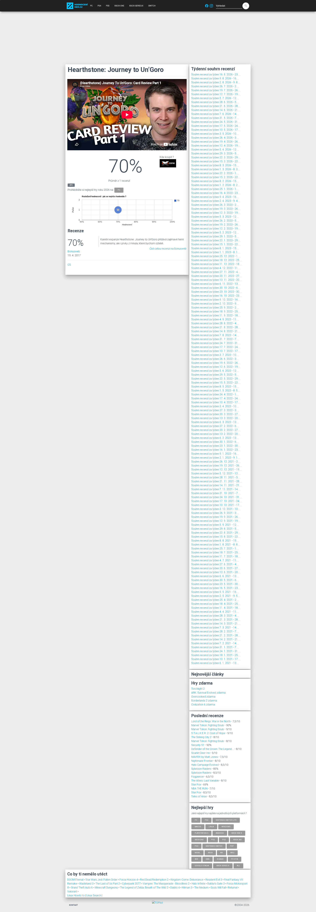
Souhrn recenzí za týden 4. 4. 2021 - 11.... (215, 611)
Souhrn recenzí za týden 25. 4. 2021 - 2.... (215, 599)
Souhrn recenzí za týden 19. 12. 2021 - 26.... (216, 465)
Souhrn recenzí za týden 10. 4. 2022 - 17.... (215, 402)
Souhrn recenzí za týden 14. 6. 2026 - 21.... (215, 110)
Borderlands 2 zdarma (204, 700)
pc (119, 190)
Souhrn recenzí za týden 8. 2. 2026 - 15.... (215, 181)
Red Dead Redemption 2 (154, 879)
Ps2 (224, 839)
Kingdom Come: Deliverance (187, 879)
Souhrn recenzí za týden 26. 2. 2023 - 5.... (215, 220)
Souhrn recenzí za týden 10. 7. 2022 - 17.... (215, 351)
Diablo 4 (175, 887)
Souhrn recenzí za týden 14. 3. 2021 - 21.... (215, 623)
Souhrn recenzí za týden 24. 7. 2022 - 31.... (215, 343)
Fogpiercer (197, 776)
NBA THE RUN (199, 788)
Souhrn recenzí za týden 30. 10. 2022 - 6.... (215, 287)
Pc (196, 820)
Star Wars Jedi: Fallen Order (101, 879)
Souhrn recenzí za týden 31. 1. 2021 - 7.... (215, 647)
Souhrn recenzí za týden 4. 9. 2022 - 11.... (215, 319)
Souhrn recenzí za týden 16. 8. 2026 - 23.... (215, 74)
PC (91, 6)
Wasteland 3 (86, 883)
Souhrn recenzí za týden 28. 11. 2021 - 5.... (215, 477)
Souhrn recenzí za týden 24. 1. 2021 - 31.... (215, 651)
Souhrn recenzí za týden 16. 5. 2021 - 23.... (215, 588)
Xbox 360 (237, 839)
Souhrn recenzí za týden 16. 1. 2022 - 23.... (215, 449)
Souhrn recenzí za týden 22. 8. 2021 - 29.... (215, 532)
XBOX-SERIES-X (136, 6)
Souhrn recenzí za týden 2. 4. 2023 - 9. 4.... (215, 200)
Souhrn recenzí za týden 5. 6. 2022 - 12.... (215, 370)
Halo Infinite (199, 883)
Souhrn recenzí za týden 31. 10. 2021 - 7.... (215, 493)
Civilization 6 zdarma (203, 704)
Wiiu (232, 852)
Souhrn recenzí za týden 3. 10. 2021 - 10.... (215, 509)
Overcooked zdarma (203, 696)
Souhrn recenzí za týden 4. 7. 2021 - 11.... (215, 560)
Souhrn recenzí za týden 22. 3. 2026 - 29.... (215, 157)
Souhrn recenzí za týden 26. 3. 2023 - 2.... (215, 204)
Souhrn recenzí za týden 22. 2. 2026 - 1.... (215, 173)
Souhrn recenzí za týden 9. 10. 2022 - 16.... (215, 299)
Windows (226, 826)
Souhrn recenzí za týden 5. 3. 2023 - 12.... (215, 216)
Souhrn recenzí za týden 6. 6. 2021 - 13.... (215, 576)
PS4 (99, 6)
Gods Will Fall (218, 887)
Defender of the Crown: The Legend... (212, 749)
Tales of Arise (199, 796)
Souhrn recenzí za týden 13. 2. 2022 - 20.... (215, 434)
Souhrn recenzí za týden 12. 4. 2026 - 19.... (215, 145)
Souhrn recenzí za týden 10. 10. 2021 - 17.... (216, 505)
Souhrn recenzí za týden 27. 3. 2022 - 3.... (215, 410)
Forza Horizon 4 (129, 879)
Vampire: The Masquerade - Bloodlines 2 (166, 883)
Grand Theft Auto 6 (82, 887)
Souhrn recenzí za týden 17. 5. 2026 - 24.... (215, 125)
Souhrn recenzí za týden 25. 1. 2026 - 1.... (215, 189)
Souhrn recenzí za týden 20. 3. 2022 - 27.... (215, 414)
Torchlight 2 (198, 688)
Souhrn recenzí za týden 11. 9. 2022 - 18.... (215, 315)
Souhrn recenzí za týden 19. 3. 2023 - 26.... (215, 208)
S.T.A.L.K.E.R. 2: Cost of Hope (208, 733)
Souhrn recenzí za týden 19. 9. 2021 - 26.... (215, 516)
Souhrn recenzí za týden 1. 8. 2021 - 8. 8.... (215, 544)
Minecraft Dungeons (106, 887)
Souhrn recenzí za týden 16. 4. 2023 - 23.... (215, 193)
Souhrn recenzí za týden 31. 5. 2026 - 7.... (215, 117)
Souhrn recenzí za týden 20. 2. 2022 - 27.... (215, 430)
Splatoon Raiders (201, 768)
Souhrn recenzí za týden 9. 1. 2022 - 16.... (215, 453)
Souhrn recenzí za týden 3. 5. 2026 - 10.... (215, 133)
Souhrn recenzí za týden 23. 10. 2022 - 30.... (216, 291)
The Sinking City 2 (201, 737)
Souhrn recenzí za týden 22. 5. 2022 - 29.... (215, 378)
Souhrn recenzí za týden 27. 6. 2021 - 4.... (215, 564)
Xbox (210, 852)
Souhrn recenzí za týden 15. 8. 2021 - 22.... (215, 536)
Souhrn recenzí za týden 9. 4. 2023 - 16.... (215, 196)
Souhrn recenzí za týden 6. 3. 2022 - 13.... (215, 422)
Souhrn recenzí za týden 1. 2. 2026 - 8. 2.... (215, 185)
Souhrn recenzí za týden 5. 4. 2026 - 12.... (215, 149)
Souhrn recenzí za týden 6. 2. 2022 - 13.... (215, 437)
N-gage (220, 859)
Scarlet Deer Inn (200, 752)
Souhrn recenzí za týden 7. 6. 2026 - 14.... (215, 114)
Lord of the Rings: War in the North (210, 721)
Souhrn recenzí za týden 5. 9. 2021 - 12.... (215, 524)
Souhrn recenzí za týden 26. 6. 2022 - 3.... (215, 358)
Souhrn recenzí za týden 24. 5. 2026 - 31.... (215, 121)
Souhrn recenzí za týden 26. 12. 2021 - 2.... (215, 461)
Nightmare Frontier (202, 760)
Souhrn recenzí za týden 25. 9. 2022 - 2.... (215, 307)
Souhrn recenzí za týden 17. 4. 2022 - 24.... (215, 398)
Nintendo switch (214, 846)
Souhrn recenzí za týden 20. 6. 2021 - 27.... (215, 568)
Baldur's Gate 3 (216, 883)
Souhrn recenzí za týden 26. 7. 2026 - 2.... (215, 86)
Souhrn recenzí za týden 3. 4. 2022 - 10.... (215, 406)
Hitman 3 (187, 887)
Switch (152, 6)
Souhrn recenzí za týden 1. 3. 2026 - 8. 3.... (215, 169)
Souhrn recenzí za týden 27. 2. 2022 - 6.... (215, 426)
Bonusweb (74, 251)
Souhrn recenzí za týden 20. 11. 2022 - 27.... (216, 276)
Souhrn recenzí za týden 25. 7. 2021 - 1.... (215, 548)
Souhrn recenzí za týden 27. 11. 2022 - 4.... (215, 272)
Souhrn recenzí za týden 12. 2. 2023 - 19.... (215, 228)
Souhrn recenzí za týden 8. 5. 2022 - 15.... (215, 386)
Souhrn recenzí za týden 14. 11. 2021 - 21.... (216, 485)
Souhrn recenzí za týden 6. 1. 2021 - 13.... (215, 663)
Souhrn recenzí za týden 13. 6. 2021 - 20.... (215, 572)
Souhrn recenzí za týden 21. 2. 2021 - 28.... (215, 635)
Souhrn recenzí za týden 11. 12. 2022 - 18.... (216, 264)
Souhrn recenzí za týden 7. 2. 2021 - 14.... (215, 643)
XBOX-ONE (119, 6)
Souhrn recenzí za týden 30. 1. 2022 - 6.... (215, 441)
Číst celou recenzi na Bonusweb (168, 248)
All (238, 865)
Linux (211, 826)
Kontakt (73, 905)
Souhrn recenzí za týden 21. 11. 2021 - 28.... (216, 481)
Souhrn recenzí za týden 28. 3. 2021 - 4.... (215, 615)
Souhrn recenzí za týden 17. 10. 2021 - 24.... (216, 501)
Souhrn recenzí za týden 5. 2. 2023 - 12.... (215, 232)
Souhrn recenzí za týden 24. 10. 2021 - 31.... (216, 497)
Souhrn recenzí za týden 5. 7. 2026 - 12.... (215, 98)
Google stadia (202, 865)
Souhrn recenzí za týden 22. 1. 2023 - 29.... (215, 240)
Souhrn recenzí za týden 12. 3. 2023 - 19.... (215, 212)
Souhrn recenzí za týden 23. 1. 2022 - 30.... (215, 445)
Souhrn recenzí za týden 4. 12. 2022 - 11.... (215, 268)
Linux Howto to (76, 895)
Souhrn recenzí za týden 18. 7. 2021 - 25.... (215, 552)
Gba (207, 859)
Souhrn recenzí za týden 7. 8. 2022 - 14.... (215, 335)
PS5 (107, 6)
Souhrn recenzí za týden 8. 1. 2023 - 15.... (215, 248)
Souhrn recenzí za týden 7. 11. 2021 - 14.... (215, 489)
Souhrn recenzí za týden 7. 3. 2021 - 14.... (215, 627)
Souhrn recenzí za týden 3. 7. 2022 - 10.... (215, 355)
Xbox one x (236, 833)
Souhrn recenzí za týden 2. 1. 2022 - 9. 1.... (215, 457)
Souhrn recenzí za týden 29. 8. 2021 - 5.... (215, 528)
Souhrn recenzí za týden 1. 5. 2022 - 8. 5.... (215, 390)
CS (69, 264)
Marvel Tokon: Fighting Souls (207, 725)
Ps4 (206, 820)
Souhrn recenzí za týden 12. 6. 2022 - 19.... (215, 366)
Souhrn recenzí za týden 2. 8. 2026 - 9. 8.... (215, 82)
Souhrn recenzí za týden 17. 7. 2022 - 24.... (215, 347)
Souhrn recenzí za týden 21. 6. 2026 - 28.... (215, 106)
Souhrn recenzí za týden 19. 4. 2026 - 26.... (215, 141)
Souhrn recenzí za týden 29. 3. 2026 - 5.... (215, 153)
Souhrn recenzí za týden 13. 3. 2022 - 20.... (215, 418)
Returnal (233, 887)
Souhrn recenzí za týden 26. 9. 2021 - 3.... (215, 513)
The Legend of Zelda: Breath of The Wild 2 (144, 887)
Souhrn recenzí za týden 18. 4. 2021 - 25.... (215, 603)
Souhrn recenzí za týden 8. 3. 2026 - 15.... (215, 165)
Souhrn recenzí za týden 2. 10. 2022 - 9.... (215, 303)
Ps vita (234, 859)
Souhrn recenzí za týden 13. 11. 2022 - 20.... (216, 279)
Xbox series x (222, 865)
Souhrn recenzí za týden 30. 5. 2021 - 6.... (215, 580)
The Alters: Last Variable (205, 780)
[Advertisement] (158, 38)
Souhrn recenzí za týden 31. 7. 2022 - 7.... (215, 339)
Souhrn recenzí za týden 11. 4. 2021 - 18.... (215, 607)
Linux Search (93, 895)
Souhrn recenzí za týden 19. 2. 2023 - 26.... (215, 224)
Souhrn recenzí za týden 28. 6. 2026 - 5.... (215, 102)
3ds (196, 859)
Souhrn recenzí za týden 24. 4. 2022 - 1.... (215, 394)
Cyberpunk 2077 (131, 883)
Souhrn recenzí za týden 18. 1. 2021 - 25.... (215, 655)
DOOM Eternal (75, 879)
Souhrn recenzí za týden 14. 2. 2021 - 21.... (215, 639)
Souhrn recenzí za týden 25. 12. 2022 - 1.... (215, 256)
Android (220, 833)
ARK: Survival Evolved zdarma (208, 692)
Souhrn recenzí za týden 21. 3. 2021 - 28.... (215, 619)
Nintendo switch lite (226, 820)
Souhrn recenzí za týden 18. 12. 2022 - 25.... (216, 260)
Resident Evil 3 (214, 879)
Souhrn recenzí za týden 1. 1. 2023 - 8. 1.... (215, 252)
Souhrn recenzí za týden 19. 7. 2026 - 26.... (215, 90)
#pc (71, 185)
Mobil (197, 852)
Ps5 (213, 839)
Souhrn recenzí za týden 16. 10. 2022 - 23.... (216, 295)
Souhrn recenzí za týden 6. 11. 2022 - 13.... (215, 283)
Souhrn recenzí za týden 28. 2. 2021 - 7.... (215, 631)
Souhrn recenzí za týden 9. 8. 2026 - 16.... (215, 78)
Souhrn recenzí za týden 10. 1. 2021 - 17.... (215, 659)
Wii (221, 852)
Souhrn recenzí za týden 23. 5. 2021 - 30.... (215, 584)
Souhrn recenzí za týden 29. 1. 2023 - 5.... (215, 236)
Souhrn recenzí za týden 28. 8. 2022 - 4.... (215, 323)
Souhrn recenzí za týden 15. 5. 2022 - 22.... (215, 382)
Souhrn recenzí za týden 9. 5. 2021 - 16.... (215, 592)
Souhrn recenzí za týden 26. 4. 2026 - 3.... (215, 137)
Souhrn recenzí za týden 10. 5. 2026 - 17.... (215, 129)
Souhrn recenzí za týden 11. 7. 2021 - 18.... (215, 556)
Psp (232, 846)
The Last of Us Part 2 (108, 883)
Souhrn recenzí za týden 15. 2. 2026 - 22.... (215, 177)
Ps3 (196, 846)
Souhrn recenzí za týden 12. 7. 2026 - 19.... (215, 94)
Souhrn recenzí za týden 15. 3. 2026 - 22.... (215, 161)
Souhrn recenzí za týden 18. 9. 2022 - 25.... (215, 311)
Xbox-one (199, 839)
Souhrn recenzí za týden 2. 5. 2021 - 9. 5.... (215, 595)
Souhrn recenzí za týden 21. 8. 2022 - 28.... (215, 327)
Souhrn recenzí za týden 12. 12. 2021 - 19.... (216, 469)
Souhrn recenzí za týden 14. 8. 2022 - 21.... (215, 331)
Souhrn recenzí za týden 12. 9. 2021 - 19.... (215, 520)
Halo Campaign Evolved (205, 764)
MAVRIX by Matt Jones (204, 756)
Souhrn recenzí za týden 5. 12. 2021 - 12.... (215, 473)
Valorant (72, 891)
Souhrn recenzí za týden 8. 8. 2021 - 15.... (215, 540)
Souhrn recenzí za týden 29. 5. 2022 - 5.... (215, 374)
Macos (198, 826)
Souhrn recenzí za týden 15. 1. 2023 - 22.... (215, 244)
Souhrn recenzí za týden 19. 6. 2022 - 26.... (215, 362)
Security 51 (197, 745)
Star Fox (196, 784)
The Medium (201, 887)
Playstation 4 (201, 833)
